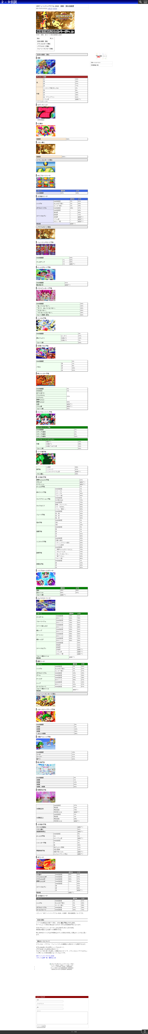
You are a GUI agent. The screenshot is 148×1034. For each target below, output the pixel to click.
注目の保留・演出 (42, 41)
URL (38, 1007)
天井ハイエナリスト (96, 62)
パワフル (55, 8)
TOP (145, 1032)
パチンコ (50, 8)
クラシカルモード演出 (43, 44)
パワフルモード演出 (43, 46)
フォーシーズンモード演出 (45, 48)
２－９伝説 (9, 2)
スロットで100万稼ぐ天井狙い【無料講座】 (62, 966)
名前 (38, 999)
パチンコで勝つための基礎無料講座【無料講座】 (62, 968)
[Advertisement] (62, 982)
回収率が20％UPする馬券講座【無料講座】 (62, 969)
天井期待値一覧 (94, 65)
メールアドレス (40, 1003)
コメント (39, 1010)
